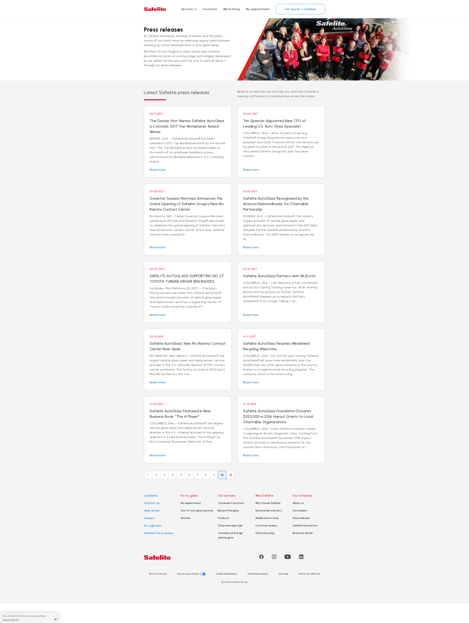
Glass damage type (230, 525)
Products (223, 518)
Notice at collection (309, 574)
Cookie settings (11, 619)
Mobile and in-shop (267, 518)
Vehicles (186, 518)
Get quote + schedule (300, 9)
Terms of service (158, 574)
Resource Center (303, 533)
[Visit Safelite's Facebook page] (261, 558)
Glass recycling (264, 533)
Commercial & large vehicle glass (230, 535)
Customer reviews (266, 525)
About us (298, 503)
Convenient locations (231, 503)
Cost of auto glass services (197, 510)
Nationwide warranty (268, 510)
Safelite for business (158, 533)
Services (187, 9)
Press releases (301, 518)
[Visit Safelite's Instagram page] (274, 558)
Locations (210, 9)
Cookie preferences (226, 574)
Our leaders (300, 510)
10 (222, 475)
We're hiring (231, 9)
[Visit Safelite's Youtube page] (288, 558)
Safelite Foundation (305, 525)
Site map (283, 574)
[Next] (230, 475)
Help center (152, 510)
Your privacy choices (188, 574)
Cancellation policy (258, 574)
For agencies (153, 525)
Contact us (152, 503)
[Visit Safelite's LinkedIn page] (301, 558)
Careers (149, 518)
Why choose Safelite (267, 503)
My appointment (258, 9)
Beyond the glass (228, 510)
